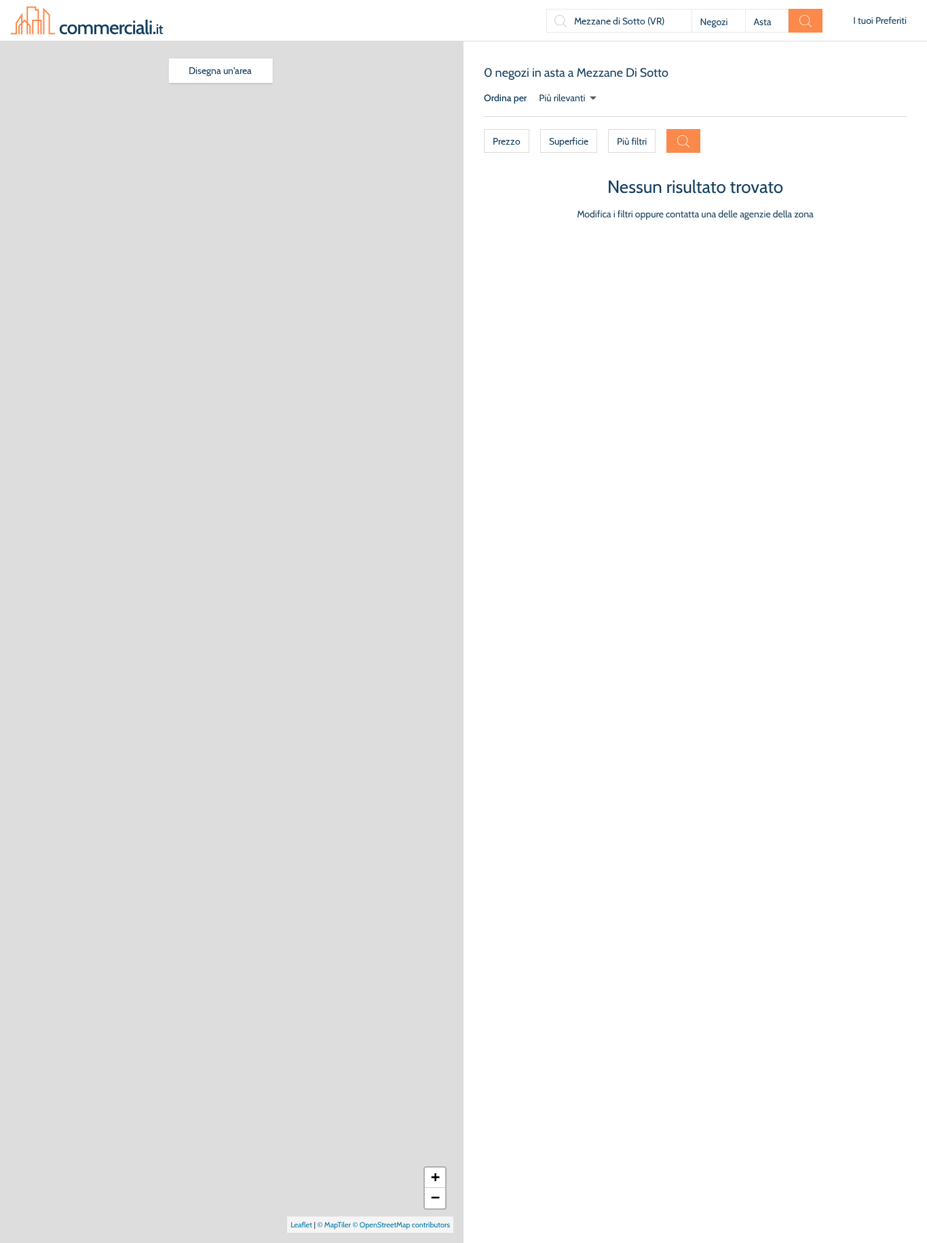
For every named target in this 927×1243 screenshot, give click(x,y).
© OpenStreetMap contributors (401, 1224)
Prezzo (507, 141)
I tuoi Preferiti (880, 20)
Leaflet (301, 1224)
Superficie (568, 141)
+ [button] (435, 1177)
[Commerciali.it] (87, 20)
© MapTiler (334, 1224)
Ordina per (505, 98)
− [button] (435, 1197)
